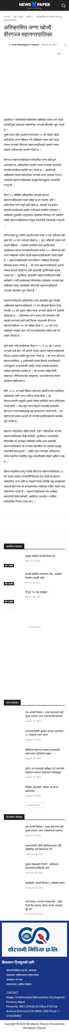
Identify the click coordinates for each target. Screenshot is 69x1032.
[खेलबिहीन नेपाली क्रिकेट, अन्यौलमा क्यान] (13, 887)
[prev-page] (6, 609)
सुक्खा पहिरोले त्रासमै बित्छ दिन (40, 556)
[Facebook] (20, 63)
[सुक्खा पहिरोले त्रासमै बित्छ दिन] (13, 560)
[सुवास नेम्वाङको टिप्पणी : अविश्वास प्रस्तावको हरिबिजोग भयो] (13, 869)
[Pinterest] (37, 63)
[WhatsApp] (46, 63)
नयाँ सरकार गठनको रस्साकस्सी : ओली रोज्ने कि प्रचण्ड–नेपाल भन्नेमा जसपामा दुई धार (43, 905)
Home (7, 16)
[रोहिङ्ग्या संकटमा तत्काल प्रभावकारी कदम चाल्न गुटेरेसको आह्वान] (13, 754)
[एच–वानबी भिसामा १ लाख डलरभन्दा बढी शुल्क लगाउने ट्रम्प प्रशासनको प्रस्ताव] (13, 717)
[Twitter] (28, 63)
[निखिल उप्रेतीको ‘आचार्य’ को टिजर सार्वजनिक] (13, 791)
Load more (33, 805)
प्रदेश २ (29, 16)
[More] (55, 63)
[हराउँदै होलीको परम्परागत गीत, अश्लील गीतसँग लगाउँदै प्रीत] (13, 578)
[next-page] (12, 609)
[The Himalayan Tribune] (6, 45)
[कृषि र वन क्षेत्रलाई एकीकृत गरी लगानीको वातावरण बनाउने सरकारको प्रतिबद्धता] (13, 773)
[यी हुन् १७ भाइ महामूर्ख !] (13, 596)
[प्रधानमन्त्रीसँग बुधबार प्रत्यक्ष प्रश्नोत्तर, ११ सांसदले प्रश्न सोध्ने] (13, 735)
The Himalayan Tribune (25, 44)
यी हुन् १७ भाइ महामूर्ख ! (36, 592)
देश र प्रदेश (18, 16)
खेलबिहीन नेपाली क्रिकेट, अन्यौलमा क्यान (45, 882)
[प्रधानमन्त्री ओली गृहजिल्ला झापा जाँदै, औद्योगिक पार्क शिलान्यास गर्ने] (13, 850)
